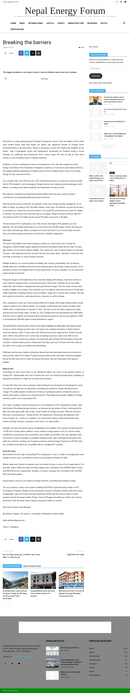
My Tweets (93, 47)
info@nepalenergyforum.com (25, 656)
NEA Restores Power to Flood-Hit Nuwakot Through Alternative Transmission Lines (71, 593)
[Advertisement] (43, 64)
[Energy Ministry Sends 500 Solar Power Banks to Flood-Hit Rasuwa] (43, 580)
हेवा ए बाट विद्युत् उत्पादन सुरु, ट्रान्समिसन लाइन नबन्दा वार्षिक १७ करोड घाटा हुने (21, 556)
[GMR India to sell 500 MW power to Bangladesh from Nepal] (95, 137)
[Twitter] (125, 2)
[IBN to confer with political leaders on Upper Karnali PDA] (98, 168)
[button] (124, 23)
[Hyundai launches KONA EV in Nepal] (95, 124)
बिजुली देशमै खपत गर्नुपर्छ (75, 555)
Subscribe (96, 76)
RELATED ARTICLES (12, 566)
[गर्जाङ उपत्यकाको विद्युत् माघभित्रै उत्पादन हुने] (95, 112)
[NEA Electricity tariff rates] (52, 651)
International (35, 23)
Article (50, 23)
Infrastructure (76, 23)
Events (61, 23)
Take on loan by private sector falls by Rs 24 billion (118, 178)
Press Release (17, 29)
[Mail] (121, 2)
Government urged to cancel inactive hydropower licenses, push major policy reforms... (114, 99)
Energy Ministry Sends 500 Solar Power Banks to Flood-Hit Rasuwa (43, 593)
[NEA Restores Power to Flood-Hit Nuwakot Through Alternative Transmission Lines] (71, 580)
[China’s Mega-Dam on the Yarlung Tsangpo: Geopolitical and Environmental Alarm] (52, 663)
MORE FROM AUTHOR (32, 566)
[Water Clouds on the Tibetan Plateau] (52, 675)
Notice (104, 23)
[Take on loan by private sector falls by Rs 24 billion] (118, 168)
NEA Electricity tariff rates (70, 648)
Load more (107, 147)
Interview (92, 23)
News (22, 23)
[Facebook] (117, 2)
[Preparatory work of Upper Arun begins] (98, 190)
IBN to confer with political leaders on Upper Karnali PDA (96, 178)
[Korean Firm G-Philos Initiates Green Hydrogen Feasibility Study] (118, 190)
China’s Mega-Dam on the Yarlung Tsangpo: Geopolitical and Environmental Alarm (71, 662)
